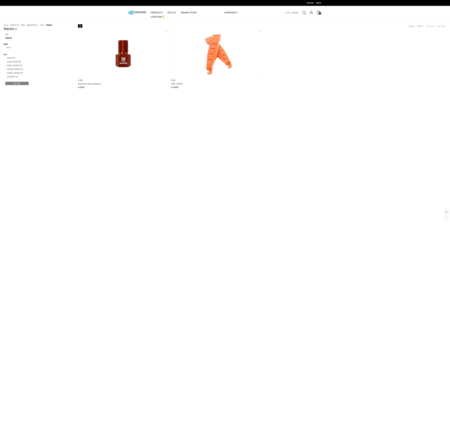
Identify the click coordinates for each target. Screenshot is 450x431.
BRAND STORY (189, 12)
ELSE (42, 25)
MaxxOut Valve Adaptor (89, 83)
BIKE (23, 25)
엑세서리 (49, 25)
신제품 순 (411, 26)
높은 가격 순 (441, 26)
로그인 (288, 12)
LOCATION (156, 17)
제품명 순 (420, 26)
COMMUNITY (231, 12)
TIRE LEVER (176, 83)
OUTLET (171, 12)
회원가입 (295, 12)
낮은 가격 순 (430, 26)
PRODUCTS (157, 12)
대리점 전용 (310, 3)
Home (6, 25)
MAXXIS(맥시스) (32, 25)
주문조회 (318, 3)
